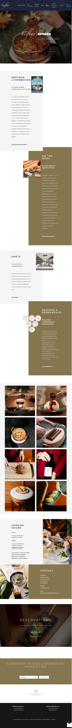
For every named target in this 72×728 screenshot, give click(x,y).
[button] (36, 632)
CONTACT (50, 51)
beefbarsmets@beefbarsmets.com (49, 593)
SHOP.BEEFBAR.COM (47, 366)
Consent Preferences (46, 719)
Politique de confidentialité (35, 719)
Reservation (38, 51)
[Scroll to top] (69, 722)
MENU (27, 51)
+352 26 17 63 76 (44, 588)
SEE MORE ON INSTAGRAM (19, 144)
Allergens (53, 719)
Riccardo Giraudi (25, 719)
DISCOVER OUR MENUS (48, 236)
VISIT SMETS (15, 297)
